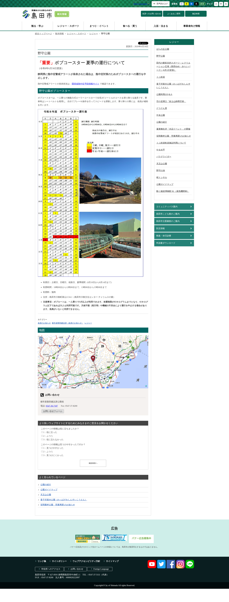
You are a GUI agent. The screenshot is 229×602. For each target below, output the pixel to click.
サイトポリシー (59, 561)
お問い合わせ (77, 569)
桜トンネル (161, 177)
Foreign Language (101, 569)
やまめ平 (160, 150)
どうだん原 (161, 108)
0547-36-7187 (52, 406)
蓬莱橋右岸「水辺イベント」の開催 (173, 129)
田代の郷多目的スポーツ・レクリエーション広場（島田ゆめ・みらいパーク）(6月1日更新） (173, 66)
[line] (190, 568)
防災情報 (160, 228)
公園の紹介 (45, 484)
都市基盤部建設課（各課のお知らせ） (67, 323)
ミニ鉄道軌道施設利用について (171, 143)
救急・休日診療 (163, 236)
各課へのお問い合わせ (151, 14)
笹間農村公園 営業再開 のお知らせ (57, 505)
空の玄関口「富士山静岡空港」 (171, 101)
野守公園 (160, 56)
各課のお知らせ (44, 323)
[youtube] (152, 568)
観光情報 (59, 33)
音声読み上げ (162, 4)
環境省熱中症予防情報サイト (85, 84)
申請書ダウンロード (165, 243)
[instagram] (180, 568)
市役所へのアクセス (50, 569)
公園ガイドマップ (48, 489)
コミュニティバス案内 (166, 206)
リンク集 (42, 561)
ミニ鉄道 (160, 77)
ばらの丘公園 (162, 49)
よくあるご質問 (173, 14)
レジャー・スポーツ (68, 26)
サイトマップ (112, 561)
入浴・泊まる (161, 26)
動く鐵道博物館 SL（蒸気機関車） (172, 191)
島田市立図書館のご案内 (168, 221)
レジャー (93, 33)
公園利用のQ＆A (164, 94)
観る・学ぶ (37, 26)
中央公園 (160, 115)
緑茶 (202, 4)
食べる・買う (130, 26)
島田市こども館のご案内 (168, 214)
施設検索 (196, 14)
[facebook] (171, 568)
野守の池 (160, 170)
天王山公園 (45, 495)
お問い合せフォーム (52, 411)
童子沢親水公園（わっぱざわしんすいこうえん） (63, 500)
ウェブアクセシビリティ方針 (86, 561)
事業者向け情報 (191, 26)
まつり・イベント (99, 26)
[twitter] (161, 568)
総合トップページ (43, 33)
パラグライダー (163, 157)
